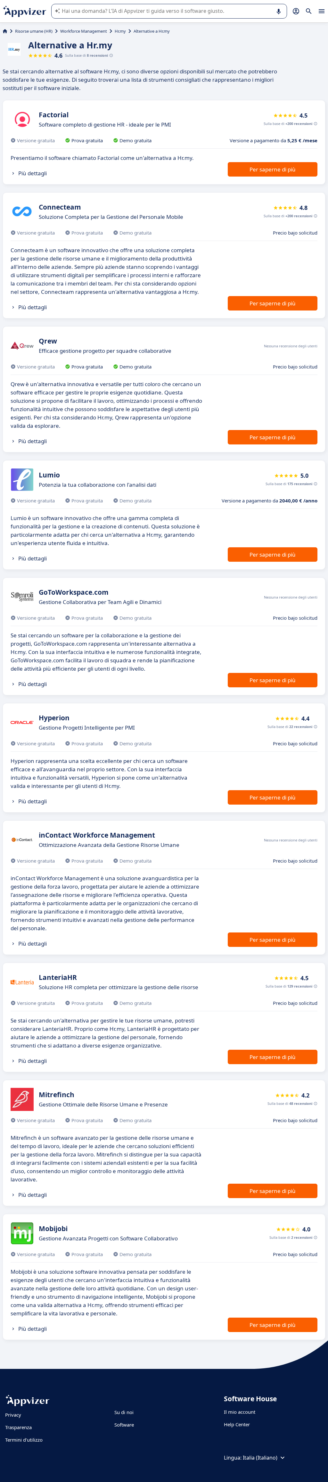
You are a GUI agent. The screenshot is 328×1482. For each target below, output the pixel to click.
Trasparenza (18, 1427)
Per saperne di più (273, 169)
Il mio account (239, 1412)
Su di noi (124, 1412)
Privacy (13, 1415)
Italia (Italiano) (260, 1457)
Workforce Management (83, 31)
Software (124, 1424)
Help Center (237, 1424)
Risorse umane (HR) (34, 31)
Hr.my (120, 31)
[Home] (5, 31)
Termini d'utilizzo (24, 1439)
